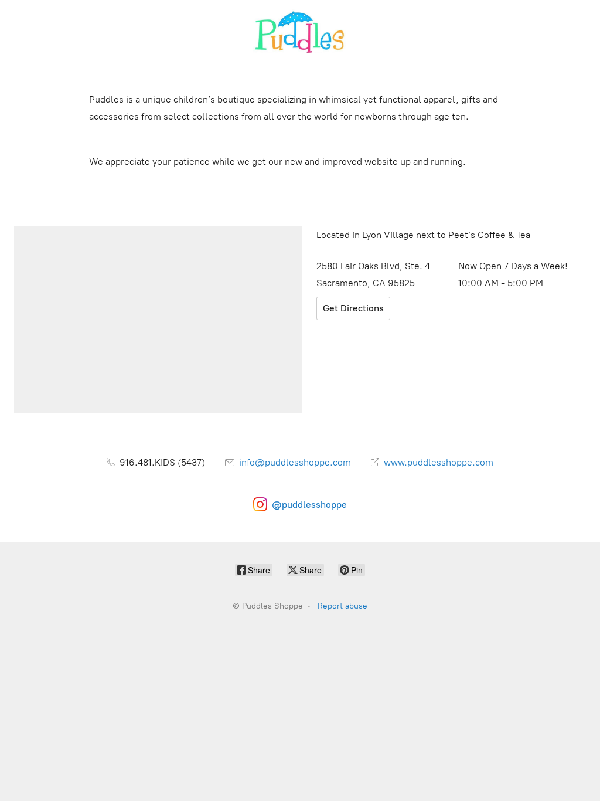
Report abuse (342, 606)
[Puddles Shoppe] (300, 31)
